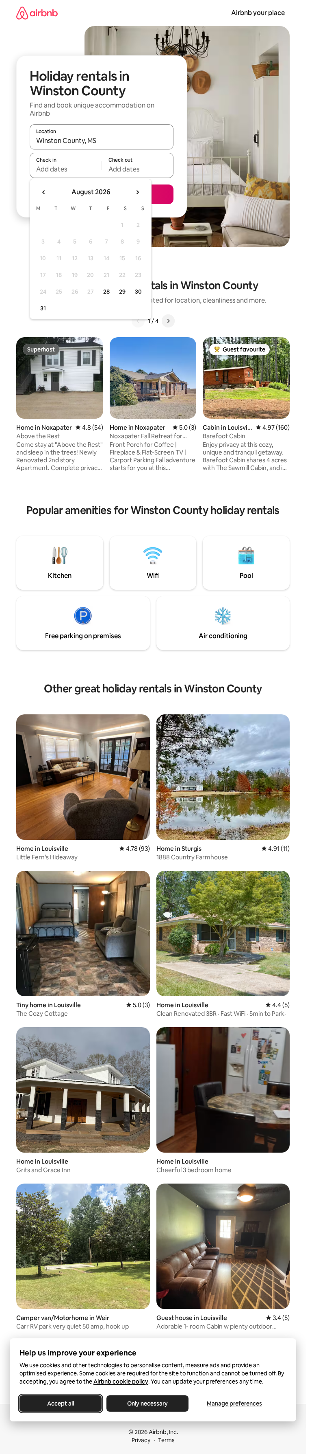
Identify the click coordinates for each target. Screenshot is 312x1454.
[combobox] (101, 140)
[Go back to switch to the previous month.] (43, 192)
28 (106, 291)
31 (43, 308)
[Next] (168, 320)
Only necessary (147, 1403)
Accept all (60, 1403)
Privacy (141, 1440)
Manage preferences (234, 1403)
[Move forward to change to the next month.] (137, 192)
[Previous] (138, 320)
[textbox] (65, 169)
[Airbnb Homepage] (37, 13)
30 (138, 291)
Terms (166, 1440)
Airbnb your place (258, 13)
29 (122, 291)
